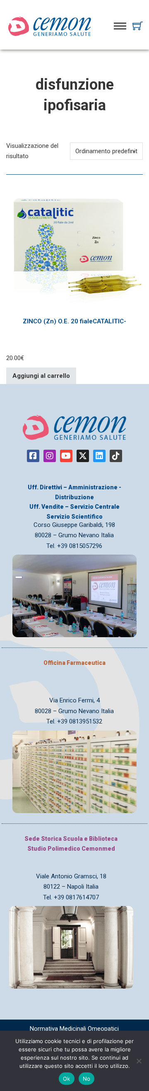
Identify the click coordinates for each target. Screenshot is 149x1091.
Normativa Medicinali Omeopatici (74, 1028)
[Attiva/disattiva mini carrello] (137, 26)
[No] (139, 1061)
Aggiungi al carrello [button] (41, 375)
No (87, 1078)
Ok (66, 1078)
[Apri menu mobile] (120, 26)
